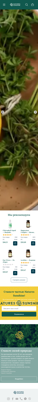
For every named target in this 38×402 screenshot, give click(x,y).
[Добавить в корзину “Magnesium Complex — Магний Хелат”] (33, 243)
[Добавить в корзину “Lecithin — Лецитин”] (33, 271)
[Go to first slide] (35, 112)
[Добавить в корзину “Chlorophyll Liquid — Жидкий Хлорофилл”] (15, 243)
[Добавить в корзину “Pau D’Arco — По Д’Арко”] (15, 273)
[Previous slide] (2, 112)
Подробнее (19, 379)
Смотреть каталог (19, 280)
